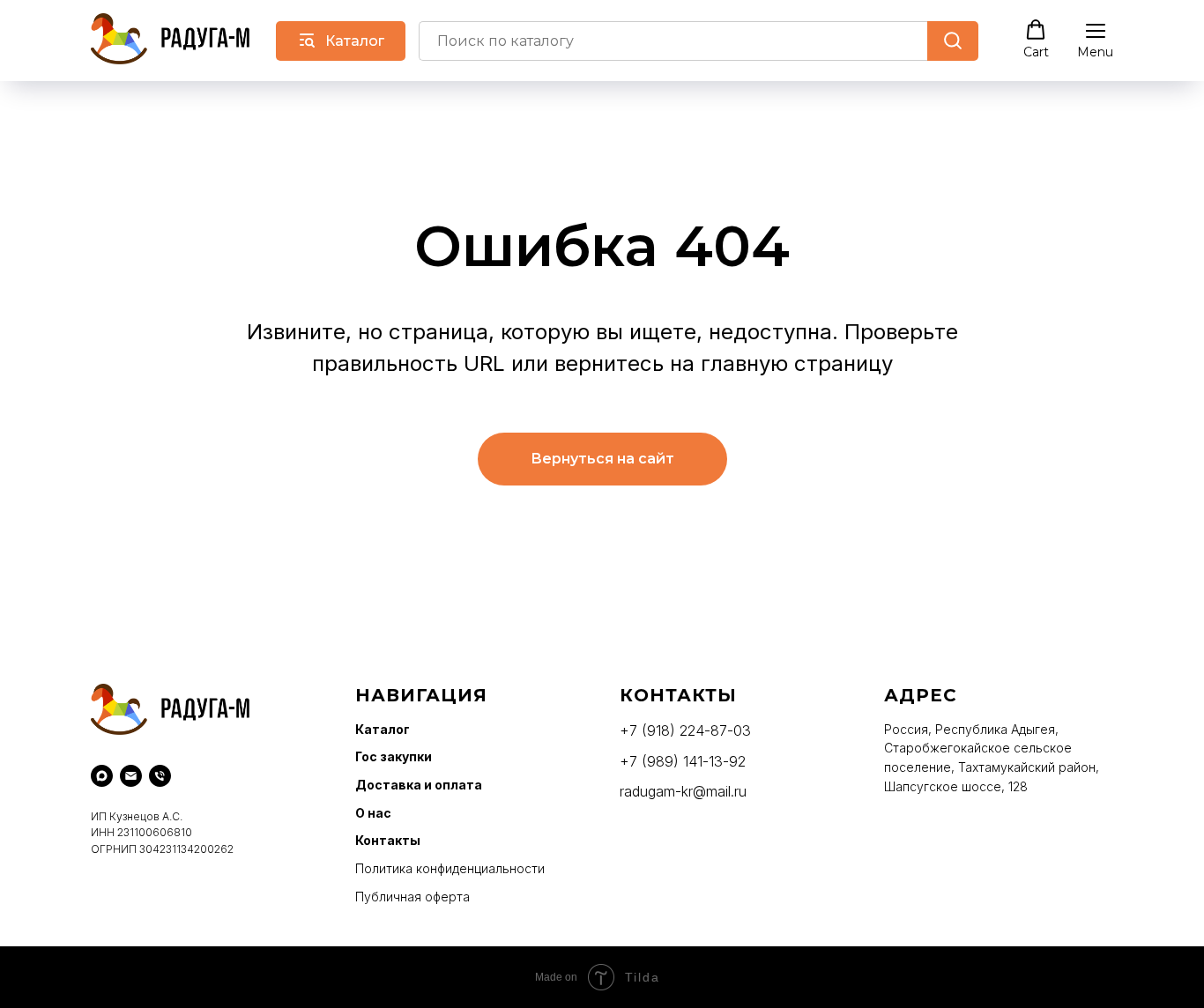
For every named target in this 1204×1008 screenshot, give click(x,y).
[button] (1036, 39)
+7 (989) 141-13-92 (683, 761)
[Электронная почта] (131, 776)
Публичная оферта (412, 896)
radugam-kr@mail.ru (683, 791)
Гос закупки (393, 756)
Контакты (387, 840)
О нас (373, 812)
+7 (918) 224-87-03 (685, 730)
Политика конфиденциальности (450, 868)
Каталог (382, 729)
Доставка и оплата (418, 784)
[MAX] (102, 776)
